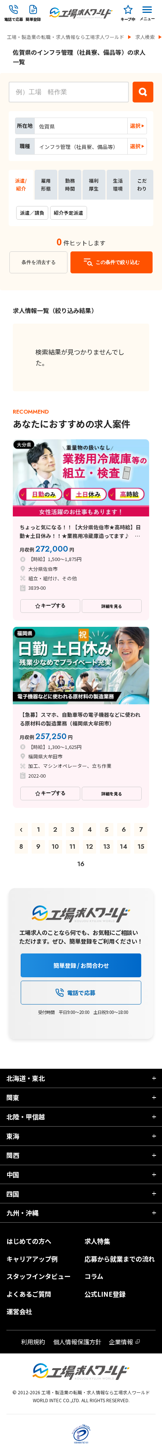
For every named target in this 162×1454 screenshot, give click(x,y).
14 (123, 846)
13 (106, 846)
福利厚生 (94, 184)
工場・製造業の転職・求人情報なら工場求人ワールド (65, 37)
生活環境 (118, 184)
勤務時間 (70, 184)
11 (72, 846)
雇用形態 (46, 184)
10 (55, 846)
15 (141, 846)
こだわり (142, 184)
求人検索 (145, 37)
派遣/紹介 (21, 184)
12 (89, 846)
